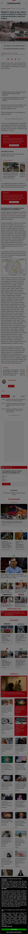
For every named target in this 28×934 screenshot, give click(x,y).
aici (12, 900)
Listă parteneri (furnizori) (6, 926)
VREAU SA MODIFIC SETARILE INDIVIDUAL (14, 932)
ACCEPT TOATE (14, 929)
